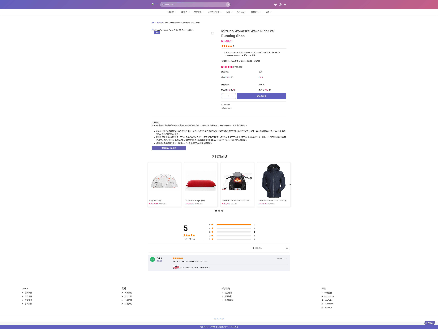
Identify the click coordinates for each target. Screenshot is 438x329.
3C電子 (184, 12)
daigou (228, 108)
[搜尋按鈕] (228, 4)
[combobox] (193, 4)
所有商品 (240, 12)
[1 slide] (216, 211)
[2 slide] (219, 211)
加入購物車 (261, 96)
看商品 (164, 195)
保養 (228, 12)
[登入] (280, 4)
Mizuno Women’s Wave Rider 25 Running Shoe (246, 52)
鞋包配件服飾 (213, 12)
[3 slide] (222, 211)
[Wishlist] (275, 4)
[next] (289, 184)
